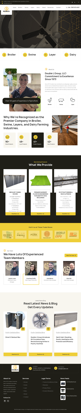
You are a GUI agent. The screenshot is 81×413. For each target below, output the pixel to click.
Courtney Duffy (31, 278)
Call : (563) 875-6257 (73, 7)
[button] (76, 193)
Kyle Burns (50, 278)
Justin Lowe (12, 278)
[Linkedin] (74, 2)
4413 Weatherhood (71, 382)
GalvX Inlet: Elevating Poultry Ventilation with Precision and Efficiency (64, 339)
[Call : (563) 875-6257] (66, 7)
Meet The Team (70, 255)
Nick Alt (69, 278)
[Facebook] (72, 2)
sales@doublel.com (63, 368)
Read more (14, 354)
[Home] (6, 10)
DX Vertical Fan (70, 389)
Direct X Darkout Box (12, 337)
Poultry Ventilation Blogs (12, 332)
